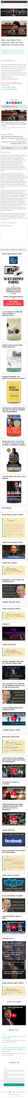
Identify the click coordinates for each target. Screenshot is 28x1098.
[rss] (15, 1096)
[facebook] (8, 1096)
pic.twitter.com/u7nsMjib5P (11, 747)
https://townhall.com (12, 79)
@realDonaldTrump (18, 863)
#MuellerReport (8, 860)
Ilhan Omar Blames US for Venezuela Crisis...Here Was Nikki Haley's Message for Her (13, 51)
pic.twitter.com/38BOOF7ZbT (12, 652)
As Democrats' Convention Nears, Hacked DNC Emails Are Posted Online (13, 945)
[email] (17, 1096)
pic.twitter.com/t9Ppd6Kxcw (11, 570)
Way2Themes (16, 1092)
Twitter (14, 87)
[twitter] (6, 1096)
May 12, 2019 (20, 616)
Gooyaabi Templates (14, 1094)
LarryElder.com (5, 85)
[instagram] (13, 1096)
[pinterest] (22, 1096)
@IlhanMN (11, 521)
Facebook (14, 89)
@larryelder (18, 744)
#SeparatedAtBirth (11, 569)
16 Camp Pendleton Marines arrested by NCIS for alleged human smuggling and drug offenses (14, 1049)
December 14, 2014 (17, 750)
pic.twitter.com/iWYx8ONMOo (12, 990)
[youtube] (19, 1096)
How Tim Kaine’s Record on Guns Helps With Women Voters (12, 954)
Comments (21, 53)
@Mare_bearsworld (11, 742)
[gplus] (10, 1096)
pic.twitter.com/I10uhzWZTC (13, 614)
